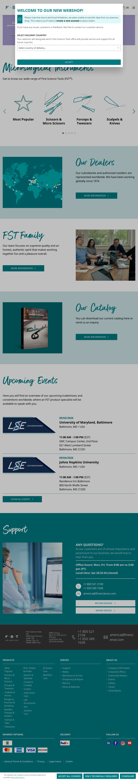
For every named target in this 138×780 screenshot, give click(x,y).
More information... (18, 777)
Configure (128, 776)
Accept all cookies (69, 776)
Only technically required (101, 776)
